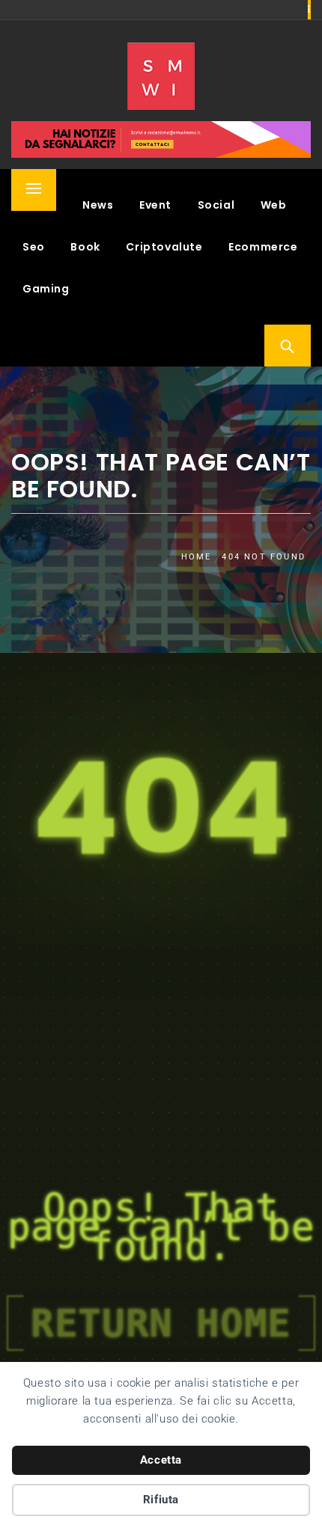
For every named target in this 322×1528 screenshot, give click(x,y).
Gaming (46, 288)
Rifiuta (161, 1499)
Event (155, 204)
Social (216, 204)
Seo (33, 246)
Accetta (161, 1460)
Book (85, 246)
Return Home (161, 1323)
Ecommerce (262, 246)
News (97, 204)
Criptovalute (164, 246)
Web (274, 204)
